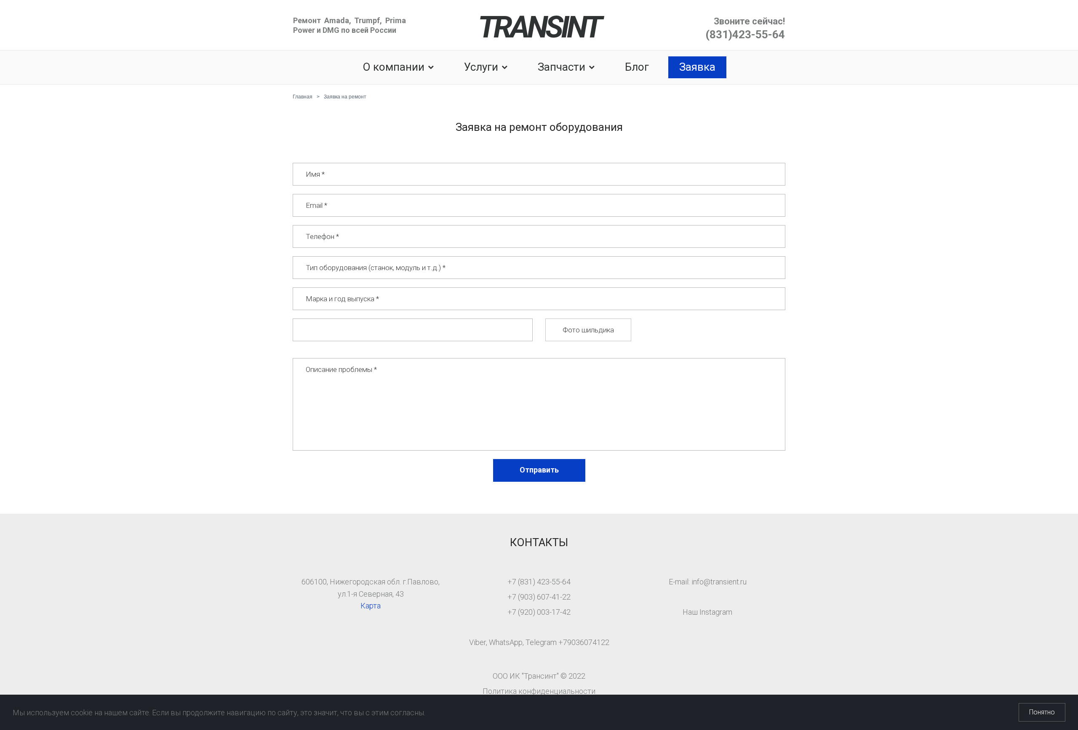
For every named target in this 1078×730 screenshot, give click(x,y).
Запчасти (561, 67)
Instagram (715, 612)
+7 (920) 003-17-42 (539, 612)
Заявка (697, 67)
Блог (637, 67)
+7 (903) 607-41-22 (539, 596)
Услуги (481, 67)
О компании (393, 67)
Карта (370, 605)
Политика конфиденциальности (539, 691)
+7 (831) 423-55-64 (539, 581)
